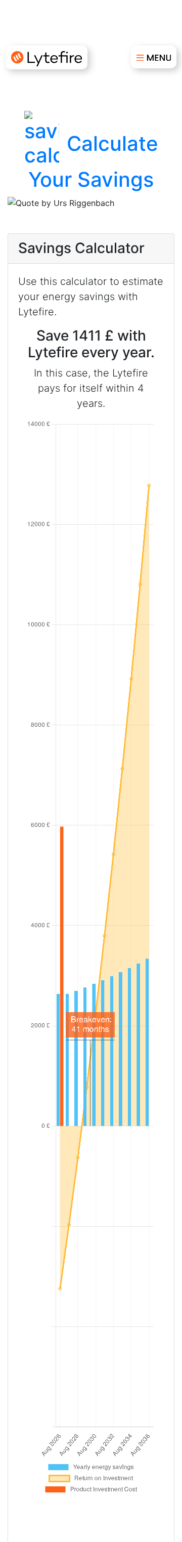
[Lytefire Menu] (153, 57)
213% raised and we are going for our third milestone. (91, 20)
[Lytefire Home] (46, 57)
